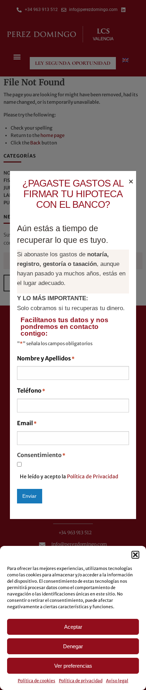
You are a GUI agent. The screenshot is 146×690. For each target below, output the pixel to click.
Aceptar (73, 627)
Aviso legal (117, 680)
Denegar (73, 646)
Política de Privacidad (92, 476)
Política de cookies (36, 680)
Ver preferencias (73, 666)
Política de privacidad (80, 680)
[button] (135, 554)
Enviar (29, 496)
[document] (73, 345)
